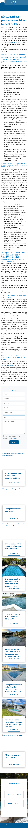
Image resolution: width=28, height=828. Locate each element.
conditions (13, 439)
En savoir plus (14, 483)
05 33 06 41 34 (15, 794)
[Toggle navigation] (2, 1)
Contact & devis (14, 803)
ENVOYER (14, 442)
